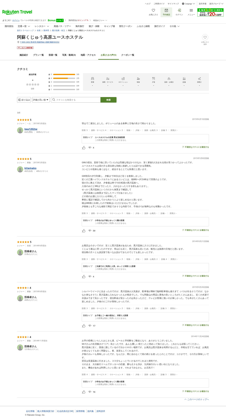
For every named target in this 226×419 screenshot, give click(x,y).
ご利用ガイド (159, 4)
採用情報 (80, 411)
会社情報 (30, 411)
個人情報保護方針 (45, 411)
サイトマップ (173, 4)
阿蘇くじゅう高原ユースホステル (50, 37)
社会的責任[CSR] (65, 411)
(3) (69, 54)
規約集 (90, 411)
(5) (108, 54)
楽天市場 (202, 4)
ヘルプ (148, 4)
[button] (48, 130)
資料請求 (100, 411)
